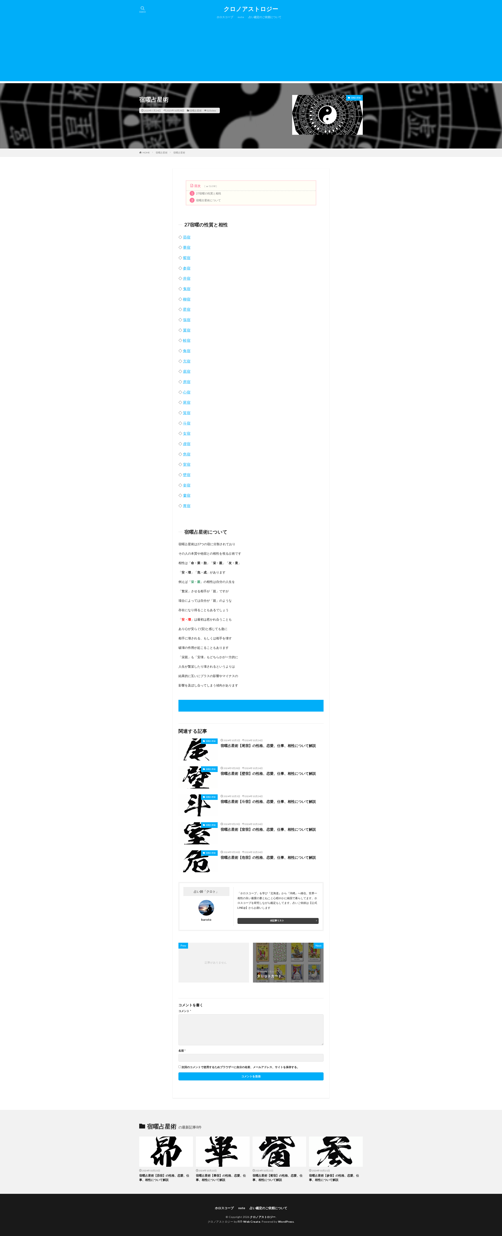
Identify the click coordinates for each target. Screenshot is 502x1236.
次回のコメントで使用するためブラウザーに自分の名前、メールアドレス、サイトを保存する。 (241, 1067)
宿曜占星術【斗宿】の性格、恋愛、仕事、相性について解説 (268, 801)
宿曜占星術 (196, 110)
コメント (184, 1011)
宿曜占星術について (206, 200)
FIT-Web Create (249, 1221)
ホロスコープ (225, 17)
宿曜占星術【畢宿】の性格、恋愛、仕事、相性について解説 (221, 1178)
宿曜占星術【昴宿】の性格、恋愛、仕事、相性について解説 (164, 1178)
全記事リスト (277, 920)
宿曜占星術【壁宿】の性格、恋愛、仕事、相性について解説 (268, 773)
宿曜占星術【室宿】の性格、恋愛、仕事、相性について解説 (268, 829)
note (241, 17)
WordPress (286, 1221)
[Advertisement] (251, 53)
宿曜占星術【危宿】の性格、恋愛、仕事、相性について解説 (268, 857)
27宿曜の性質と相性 (206, 193)
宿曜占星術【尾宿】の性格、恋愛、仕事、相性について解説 (268, 745)
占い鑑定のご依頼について (264, 17)
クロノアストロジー (251, 9)
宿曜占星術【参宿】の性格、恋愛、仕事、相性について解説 (334, 1178)
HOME (146, 152)
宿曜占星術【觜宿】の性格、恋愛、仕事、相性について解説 (278, 1178)
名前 (182, 1050)
